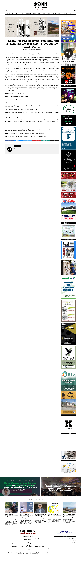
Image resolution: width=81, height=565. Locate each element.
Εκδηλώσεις (28, 13)
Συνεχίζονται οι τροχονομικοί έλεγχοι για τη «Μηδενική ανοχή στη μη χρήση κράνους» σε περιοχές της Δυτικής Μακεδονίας (11, 517)
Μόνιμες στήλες (19, 13)
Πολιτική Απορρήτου (71, 538)
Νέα (13, 13)
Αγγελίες (59, 13)
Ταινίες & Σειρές (41, 13)
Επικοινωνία (71, 13)
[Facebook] (73, 10)
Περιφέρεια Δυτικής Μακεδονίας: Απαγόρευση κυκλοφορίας (54, 515)
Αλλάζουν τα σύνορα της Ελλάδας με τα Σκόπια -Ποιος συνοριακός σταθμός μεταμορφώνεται (69, 516)
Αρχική (8, 13)
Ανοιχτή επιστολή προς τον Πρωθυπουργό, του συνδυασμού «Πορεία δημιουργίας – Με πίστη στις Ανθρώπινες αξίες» (40, 517)
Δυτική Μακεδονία (32, 49)
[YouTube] (75, 10)
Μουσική (34, 13)
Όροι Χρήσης (73, 540)
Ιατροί (65, 13)
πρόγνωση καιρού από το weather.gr (68, 472)
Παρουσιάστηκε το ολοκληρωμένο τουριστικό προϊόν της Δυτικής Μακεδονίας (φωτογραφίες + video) (26, 517)
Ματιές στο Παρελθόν (51, 13)
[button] (74, 18)
